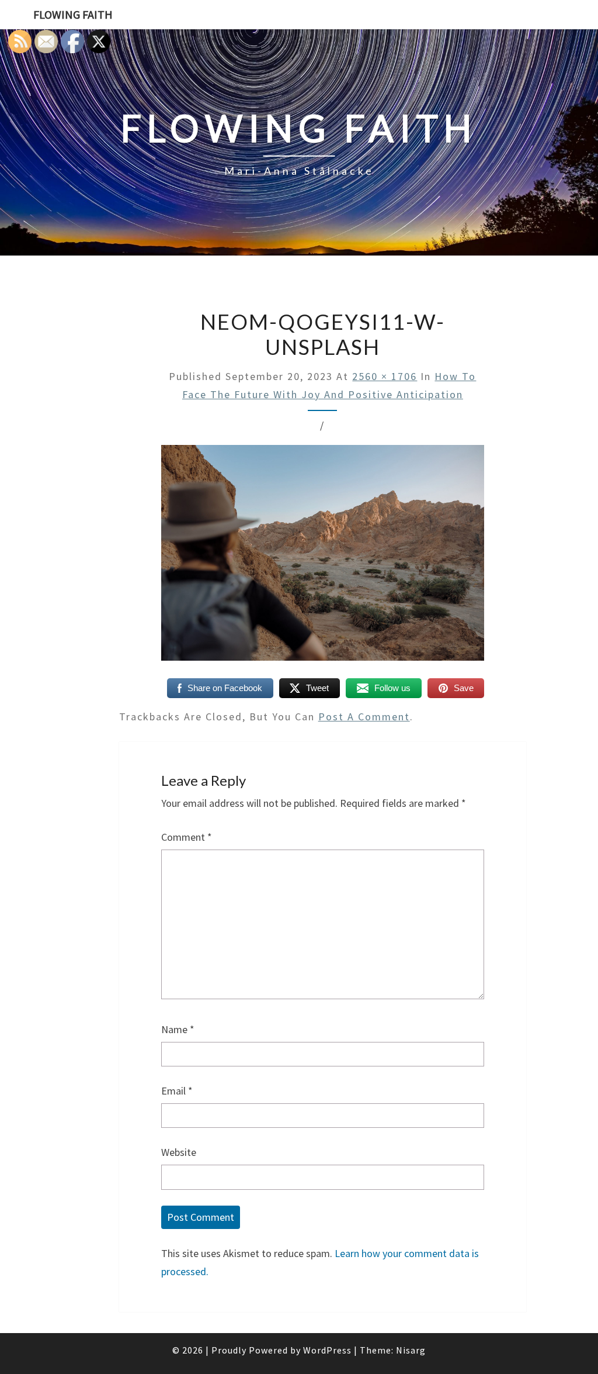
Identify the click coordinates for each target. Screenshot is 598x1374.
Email (177, 1090)
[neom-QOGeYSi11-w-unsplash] (322, 557)
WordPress (327, 1350)
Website (178, 1152)
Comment (186, 837)
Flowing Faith (73, 14)
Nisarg (411, 1350)
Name (177, 1029)
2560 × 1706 (384, 376)
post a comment (364, 716)
